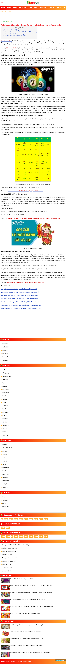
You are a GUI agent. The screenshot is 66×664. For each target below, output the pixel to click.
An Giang (5, 379)
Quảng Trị (5, 487)
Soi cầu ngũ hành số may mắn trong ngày (14, 36)
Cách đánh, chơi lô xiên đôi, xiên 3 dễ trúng (22, 579)
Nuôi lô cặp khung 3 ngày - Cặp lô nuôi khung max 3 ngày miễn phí (19, 298)
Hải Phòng (5, 353)
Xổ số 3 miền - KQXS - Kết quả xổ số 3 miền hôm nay (25, 613)
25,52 (26, 536)
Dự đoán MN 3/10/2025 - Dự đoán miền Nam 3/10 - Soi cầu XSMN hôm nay (31, 606)
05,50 (6, 519)
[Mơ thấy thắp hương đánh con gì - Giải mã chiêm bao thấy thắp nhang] (5, 654)
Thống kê (42, 8)
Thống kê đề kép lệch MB (9, 558)
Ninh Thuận (5, 474)
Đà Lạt (4, 402)
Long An (4, 415)
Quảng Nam (5, 484)
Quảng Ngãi (5, 480)
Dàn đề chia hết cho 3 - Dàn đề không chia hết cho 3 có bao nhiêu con (21, 308)
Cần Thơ (4, 399)
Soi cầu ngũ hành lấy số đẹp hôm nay (13, 34)
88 (12, 536)
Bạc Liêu (4, 383)
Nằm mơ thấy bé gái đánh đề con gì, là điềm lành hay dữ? (26, 638)
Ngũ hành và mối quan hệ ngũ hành (12, 30)
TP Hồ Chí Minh (6, 376)
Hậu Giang (5, 409)
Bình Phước (5, 392)
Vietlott (6, 492)
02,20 (31, 519)
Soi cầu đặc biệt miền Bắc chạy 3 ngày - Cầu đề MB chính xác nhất (20, 295)
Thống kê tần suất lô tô (9, 551)
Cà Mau (4, 370)
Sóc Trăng (5, 419)
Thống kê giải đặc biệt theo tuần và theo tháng (15, 545)
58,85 (21, 536)
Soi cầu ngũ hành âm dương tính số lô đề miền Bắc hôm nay (20, 32)
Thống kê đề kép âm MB (9, 561)
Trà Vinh (4, 428)
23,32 (46, 536)
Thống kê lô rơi (6, 564)
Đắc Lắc (4, 458)
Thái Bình (5, 360)
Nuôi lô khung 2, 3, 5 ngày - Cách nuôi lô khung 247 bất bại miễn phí (20, 302)
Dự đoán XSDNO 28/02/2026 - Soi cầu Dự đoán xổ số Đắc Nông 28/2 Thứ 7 (31, 586)
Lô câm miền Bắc (7, 571)
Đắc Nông (5, 461)
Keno (3, 510)
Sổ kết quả (32, 8)
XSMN (9, 8)
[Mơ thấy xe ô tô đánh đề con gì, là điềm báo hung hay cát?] (5, 647)
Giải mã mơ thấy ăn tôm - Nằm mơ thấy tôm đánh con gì (26, 632)
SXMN (12, 22)
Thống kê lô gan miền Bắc (9, 548)
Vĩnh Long (5, 432)
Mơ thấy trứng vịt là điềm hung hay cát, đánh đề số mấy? (26, 625)
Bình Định (5, 451)
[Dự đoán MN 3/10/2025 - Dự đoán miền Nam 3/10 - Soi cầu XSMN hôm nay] (5, 608)
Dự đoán (22, 8)
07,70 (26, 519)
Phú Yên (4, 445)
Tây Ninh (4, 422)
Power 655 (5, 500)
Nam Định (5, 357)
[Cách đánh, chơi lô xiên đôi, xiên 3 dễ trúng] (5, 580)
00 (2, 519)
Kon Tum (5, 471)
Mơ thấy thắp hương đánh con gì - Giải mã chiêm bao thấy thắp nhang (30, 652)
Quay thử (52, 8)
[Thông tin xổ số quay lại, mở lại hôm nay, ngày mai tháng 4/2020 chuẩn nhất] (5, 594)
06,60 (16, 519)
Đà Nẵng (4, 454)
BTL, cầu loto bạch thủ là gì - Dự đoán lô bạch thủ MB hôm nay (28, 599)
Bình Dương (5, 389)
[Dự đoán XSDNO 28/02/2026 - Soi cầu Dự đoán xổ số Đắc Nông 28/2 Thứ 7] (5, 587)
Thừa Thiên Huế (7, 448)
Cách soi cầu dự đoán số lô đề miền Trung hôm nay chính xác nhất (20, 292)
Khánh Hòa (5, 467)
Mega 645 (5, 497)
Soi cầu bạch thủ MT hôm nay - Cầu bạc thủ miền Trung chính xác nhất (21, 305)
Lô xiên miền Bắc (7, 568)
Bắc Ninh (4, 350)
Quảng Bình (5, 477)
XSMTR (5, 22)
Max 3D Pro (5, 506)
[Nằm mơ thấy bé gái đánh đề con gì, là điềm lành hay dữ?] (5, 640)
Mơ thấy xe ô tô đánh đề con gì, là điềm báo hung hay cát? (27, 645)
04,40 (11, 519)
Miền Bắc (5, 344)
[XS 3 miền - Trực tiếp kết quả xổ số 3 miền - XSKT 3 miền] (33, 4)
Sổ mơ (59, 8)
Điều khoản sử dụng (25, 661)
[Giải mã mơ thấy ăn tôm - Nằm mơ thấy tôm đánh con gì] (5, 633)
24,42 (3, 528)
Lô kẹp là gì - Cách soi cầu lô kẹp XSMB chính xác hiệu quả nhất (19, 289)
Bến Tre (4, 386)
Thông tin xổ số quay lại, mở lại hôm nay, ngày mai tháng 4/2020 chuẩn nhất (31, 592)
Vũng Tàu (5, 435)
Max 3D (4, 503)
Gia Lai (4, 464)
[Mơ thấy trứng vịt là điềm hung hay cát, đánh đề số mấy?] (5, 626)
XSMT (15, 8)
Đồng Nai (5, 405)
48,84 (8, 528)
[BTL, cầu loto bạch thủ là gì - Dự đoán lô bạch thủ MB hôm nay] (5, 601)
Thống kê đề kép (7, 554)
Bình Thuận (5, 396)
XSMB (3, 8)
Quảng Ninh (5, 347)
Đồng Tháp (5, 373)
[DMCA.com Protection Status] (60, 661)
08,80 (36, 519)
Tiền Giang (5, 425)
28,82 (16, 536)
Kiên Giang (5, 412)
